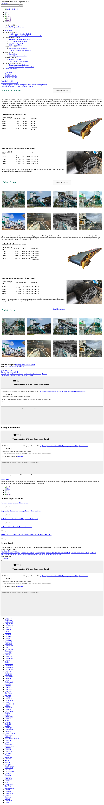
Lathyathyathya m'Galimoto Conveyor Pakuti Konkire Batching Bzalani (24, 85)
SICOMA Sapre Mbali (16, 43)
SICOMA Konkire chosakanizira (19, 39)
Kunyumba (8, 30)
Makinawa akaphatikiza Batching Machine (24, 554)
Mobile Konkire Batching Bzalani (20, 34)
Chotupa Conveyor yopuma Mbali (20, 50)
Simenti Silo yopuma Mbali (18, 56)
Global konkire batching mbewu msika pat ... (16, 527)
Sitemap (14, 551)
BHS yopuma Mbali (15, 45)
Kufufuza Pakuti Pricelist (9, 549)
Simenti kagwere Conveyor (18, 48)
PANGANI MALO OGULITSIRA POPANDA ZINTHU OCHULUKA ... (26, 535)
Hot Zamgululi (5, 551)
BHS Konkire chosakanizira (18, 41)
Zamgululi (8, 74)
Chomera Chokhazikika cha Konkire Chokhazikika (25, 36)
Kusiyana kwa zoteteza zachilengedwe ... (15, 503)
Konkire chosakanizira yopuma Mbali (58, 553)
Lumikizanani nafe (11, 69)
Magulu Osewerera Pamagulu (10, 553)
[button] (62, 90)
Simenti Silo (13, 54)
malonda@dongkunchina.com (14, 27)
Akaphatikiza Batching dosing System (33, 553)
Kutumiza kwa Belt (15, 59)
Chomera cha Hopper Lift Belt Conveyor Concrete (17, 86)
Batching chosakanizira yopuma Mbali (21, 67)
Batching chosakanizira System (19, 65)
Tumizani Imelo (6, 558)
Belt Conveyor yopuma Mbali (18, 61)
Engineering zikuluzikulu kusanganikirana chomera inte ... (21, 511)
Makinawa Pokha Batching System (50, 554)
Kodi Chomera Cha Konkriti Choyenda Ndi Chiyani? (19, 519)
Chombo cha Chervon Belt (9, 83)
